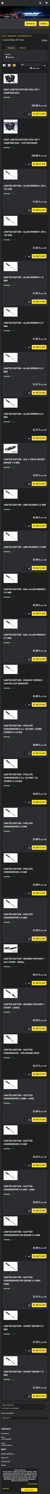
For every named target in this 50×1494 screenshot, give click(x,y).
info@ (2, 1445)
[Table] (14, 66)
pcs (29, 114)
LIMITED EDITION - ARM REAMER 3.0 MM (25, 505)
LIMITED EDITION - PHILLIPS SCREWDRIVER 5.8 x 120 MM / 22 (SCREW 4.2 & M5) (21, 778)
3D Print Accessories (10, 1408)
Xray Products (8, 1405)
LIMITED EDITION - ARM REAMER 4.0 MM (25, 547)
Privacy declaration (32, 1484)
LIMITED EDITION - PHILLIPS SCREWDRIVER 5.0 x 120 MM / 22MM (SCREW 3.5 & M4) (23, 729)
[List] (9, 66)
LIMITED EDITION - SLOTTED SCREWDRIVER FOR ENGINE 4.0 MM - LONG (22, 1280)
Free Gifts (6, 1418)
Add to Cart (40, 114)
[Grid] (4, 66)
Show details (5, 1488)
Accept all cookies (29, 1490)
